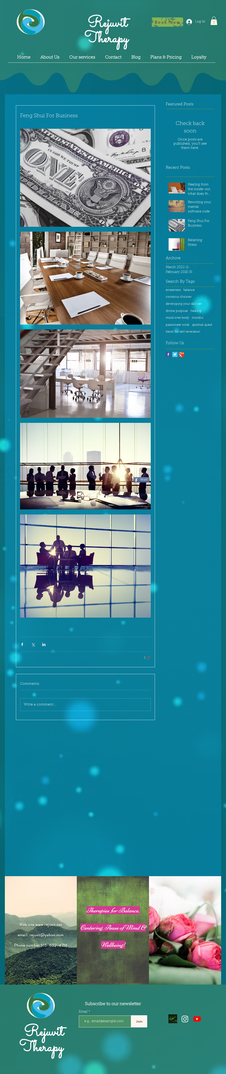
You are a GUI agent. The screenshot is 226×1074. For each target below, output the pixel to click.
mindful (197, 318)
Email (84, 1011)
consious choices (178, 297)
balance (189, 290)
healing (195, 311)
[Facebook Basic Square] (168, 354)
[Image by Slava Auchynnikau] (172, 1018)
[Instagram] (185, 1018)
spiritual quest (202, 325)
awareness (173, 290)
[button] (213, 21)
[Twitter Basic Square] (174, 354)
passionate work (177, 325)
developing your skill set (184, 304)
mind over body (177, 318)
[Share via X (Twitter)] (33, 644)
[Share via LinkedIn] (44, 644)
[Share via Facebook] (22, 644)
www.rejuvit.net (49, 924)
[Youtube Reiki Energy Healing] (197, 1018)
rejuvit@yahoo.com (47, 935)
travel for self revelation (183, 331)
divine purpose (177, 311)
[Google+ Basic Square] (181, 354)
